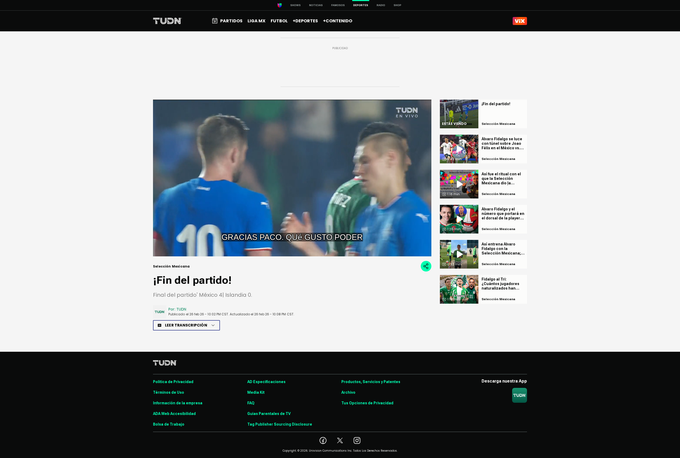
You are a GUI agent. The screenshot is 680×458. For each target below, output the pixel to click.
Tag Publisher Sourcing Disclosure (279, 424)
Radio (381, 5)
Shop (397, 5)
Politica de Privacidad (173, 382)
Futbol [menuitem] (279, 21)
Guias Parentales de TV (269, 414)
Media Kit (256, 392)
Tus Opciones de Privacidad (367, 403)
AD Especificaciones (266, 382)
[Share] (426, 266)
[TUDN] (167, 21)
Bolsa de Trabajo (168, 424)
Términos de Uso (168, 392)
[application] (292, 178)
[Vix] (520, 21)
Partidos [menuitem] (231, 21)
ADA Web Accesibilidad (174, 414)
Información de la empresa (177, 403)
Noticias (316, 5)
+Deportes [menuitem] (305, 21)
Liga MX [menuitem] (256, 21)
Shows (295, 5)
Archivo (348, 392)
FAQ (250, 403)
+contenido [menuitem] (337, 21)
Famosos (338, 5)
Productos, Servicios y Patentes (370, 382)
